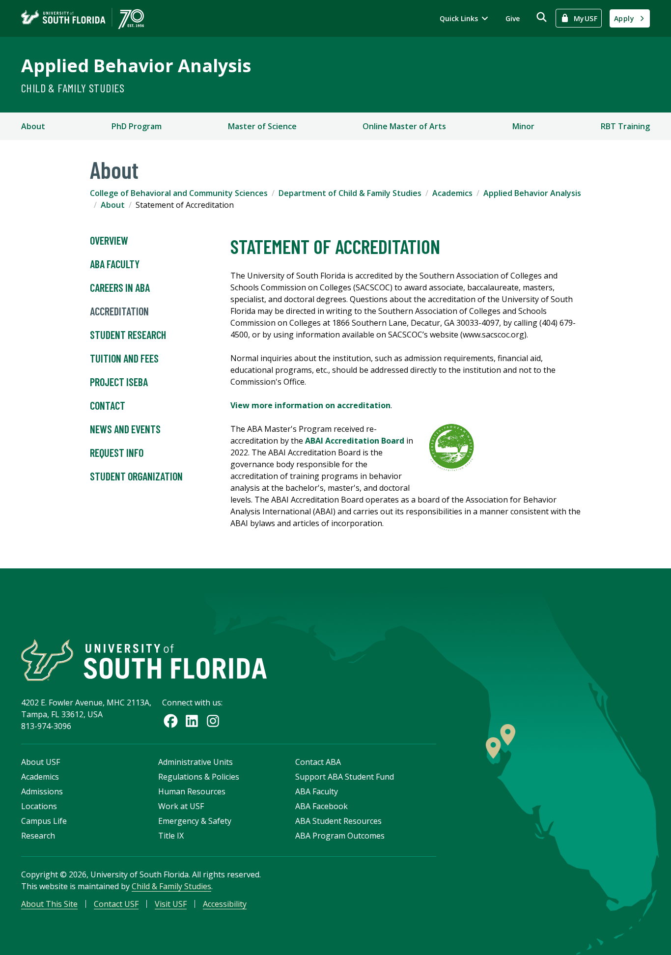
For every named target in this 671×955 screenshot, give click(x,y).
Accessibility (225, 904)
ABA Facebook (321, 806)
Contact (107, 405)
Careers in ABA (120, 287)
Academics (452, 193)
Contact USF (116, 904)
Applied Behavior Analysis (136, 66)
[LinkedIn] (191, 721)
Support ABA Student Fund (344, 776)
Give (512, 18)
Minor (523, 126)
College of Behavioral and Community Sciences (179, 193)
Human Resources (191, 791)
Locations (39, 806)
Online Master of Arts (404, 126)
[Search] (541, 17)
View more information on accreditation (310, 405)
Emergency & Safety (194, 820)
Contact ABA (318, 762)
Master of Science (262, 126)
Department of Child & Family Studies (350, 193)
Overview (109, 240)
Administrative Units (195, 762)
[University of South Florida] (144, 660)
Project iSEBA (119, 382)
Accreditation (119, 311)
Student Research (128, 334)
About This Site (49, 904)
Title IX (171, 835)
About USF (40, 762)
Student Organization (136, 476)
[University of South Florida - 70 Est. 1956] (82, 18)
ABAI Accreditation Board (354, 440)
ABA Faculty (115, 264)
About (33, 126)
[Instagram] (213, 721)
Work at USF (181, 806)
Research (38, 835)
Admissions (42, 791)
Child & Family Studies (73, 88)
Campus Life (44, 820)
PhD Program (137, 126)
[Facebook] (170, 721)
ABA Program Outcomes (340, 835)
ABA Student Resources (338, 820)
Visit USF (171, 904)
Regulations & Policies (198, 776)
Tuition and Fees (124, 358)
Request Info (116, 452)
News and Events (125, 429)
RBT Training (625, 126)
